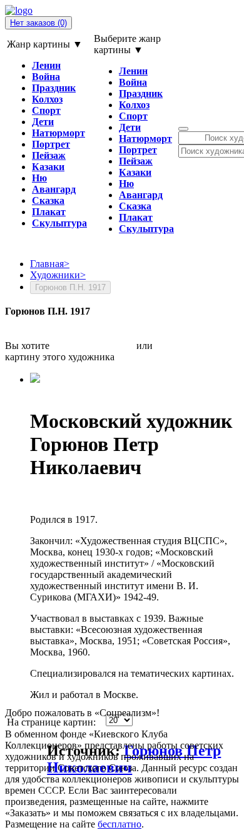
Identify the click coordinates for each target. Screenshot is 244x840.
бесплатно (119, 824)
